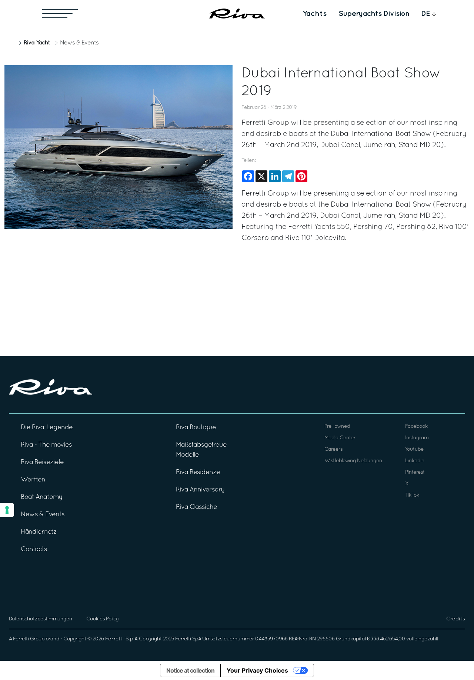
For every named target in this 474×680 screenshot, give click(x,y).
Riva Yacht (37, 43)
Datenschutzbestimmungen (40, 619)
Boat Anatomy (42, 497)
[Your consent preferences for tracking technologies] (7, 510)
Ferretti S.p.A (121, 639)
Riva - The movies (46, 445)
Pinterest (415, 472)
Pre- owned (337, 426)
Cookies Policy (102, 619)
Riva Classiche (196, 507)
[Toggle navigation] (60, 13)
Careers (333, 449)
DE (425, 13)
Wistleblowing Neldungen (353, 461)
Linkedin (414, 461)
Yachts (315, 13)
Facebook (416, 426)
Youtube (414, 449)
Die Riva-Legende (47, 427)
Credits (455, 619)
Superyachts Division (373, 13)
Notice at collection (190, 670)
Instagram (416, 438)
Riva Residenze (198, 472)
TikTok (412, 495)
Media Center (340, 438)
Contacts (34, 549)
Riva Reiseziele (42, 462)
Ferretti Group (28, 639)
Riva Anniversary (200, 490)
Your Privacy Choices (257, 670)
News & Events (79, 43)
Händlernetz (39, 532)
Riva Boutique (196, 427)
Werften (33, 480)
